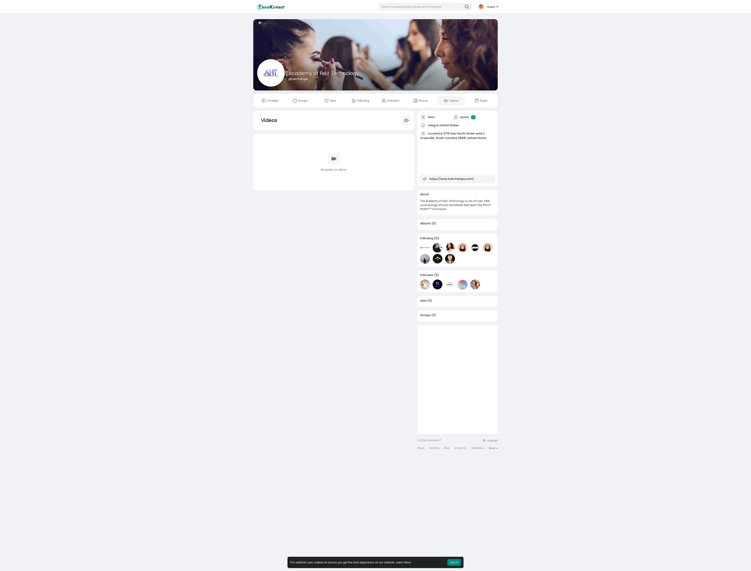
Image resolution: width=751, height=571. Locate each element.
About (420, 448)
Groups (425, 315)
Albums (425, 223)
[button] (425, 7)
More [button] (492, 448)
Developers (477, 448)
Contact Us (460, 448)
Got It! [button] (454, 562)
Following (426, 238)
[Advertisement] (457, 352)
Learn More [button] (403, 562)
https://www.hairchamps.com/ (451, 179)
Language (491, 440)
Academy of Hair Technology (323, 73)
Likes (423, 300)
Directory (434, 448)
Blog (446, 448)
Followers (426, 275)
